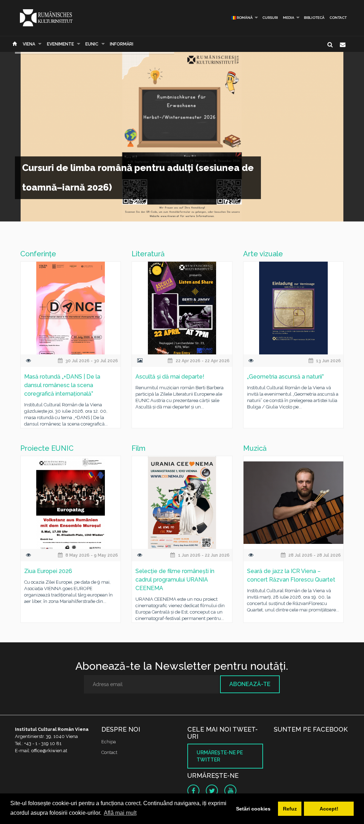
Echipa (108, 741)
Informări (121, 44)
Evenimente (60, 44)
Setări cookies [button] (253, 809)
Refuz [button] (290, 809)
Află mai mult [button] (120, 813)
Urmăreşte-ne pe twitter (220, 756)
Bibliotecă (314, 18)
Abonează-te (250, 684)
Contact (338, 18)
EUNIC (91, 44)
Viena (29, 44)
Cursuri (270, 18)
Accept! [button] (329, 809)
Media (288, 18)
